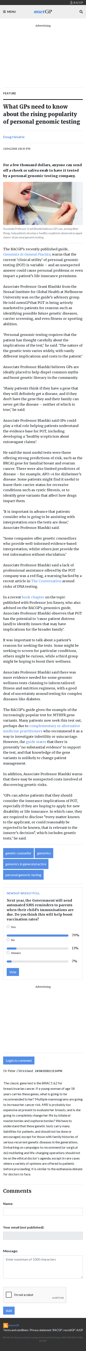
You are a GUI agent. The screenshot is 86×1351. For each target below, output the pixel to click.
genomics (44, 853)
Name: (8, 1204)
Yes (13, 927)
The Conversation (46, 581)
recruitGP (69, 1330)
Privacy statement (40, 1330)
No (13, 940)
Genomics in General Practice (26, 254)
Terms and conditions (15, 1330)
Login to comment (19, 1060)
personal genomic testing (23, 875)
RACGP (57, 1330)
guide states (36, 742)
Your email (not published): (23, 1227)
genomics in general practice (25, 864)
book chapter (33, 597)
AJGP (79, 1330)
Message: (10, 1251)
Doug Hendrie (14, 137)
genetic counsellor (18, 853)
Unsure (16, 953)
